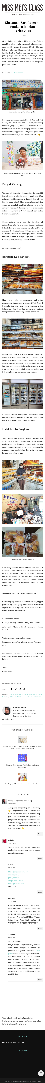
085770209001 (35, 623)
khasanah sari (21, 695)
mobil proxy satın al (16, 883)
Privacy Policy (37, 1081)
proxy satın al (13, 877)
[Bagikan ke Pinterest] (20, 689)
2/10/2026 (11, 938)
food (11, 695)
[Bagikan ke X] (16, 689)
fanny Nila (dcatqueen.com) (20, 801)
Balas (40, 834)
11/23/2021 (12, 843)
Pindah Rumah (17, 73)
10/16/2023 (12, 901)
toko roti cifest (17, 697)
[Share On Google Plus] (25, 689)
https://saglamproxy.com (18, 872)
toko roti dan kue (34, 697)
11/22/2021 (12, 804)
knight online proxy (15, 880)
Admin (11, 840)
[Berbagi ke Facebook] (11, 689)
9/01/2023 (11, 868)
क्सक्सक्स (11, 898)
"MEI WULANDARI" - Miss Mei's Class (21, 1081)
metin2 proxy (13, 875)
